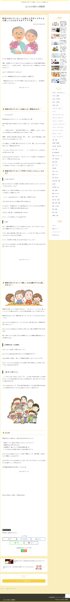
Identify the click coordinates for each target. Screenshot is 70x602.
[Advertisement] (24, 97)
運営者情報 (52, 597)
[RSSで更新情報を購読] (25, 550)
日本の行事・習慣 (7, 529)
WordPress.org (55, 235)
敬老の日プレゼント (13, 532)
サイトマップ (59, 597)
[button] (31, 542)
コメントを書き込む (24, 581)
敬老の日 (5, 532)
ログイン (54, 225)
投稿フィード (55, 228)
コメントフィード (56, 231)
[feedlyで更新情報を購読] (22, 550)
